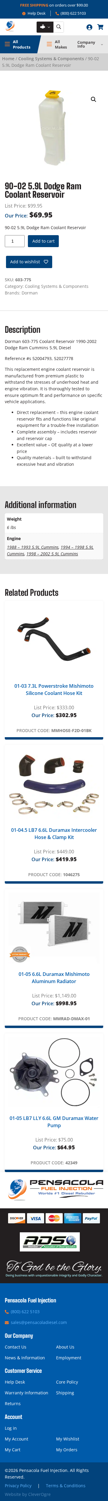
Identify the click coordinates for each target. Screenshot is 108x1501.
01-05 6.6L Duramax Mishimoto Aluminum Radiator (54, 978)
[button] (93, 99)
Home (8, 58)
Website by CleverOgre (28, 1494)
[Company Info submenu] (102, 44)
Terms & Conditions (66, 1485)
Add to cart (43, 241)
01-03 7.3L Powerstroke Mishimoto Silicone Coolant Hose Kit (54, 689)
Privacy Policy (18, 1485)
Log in (11, 1428)
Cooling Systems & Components (51, 58)
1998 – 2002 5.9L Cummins (52, 554)
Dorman (30, 293)
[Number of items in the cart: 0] (100, 27)
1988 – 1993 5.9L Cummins (32, 547)
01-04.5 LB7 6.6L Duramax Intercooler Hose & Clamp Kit (54, 834)
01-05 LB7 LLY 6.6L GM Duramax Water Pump (54, 1122)
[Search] (58, 27)
